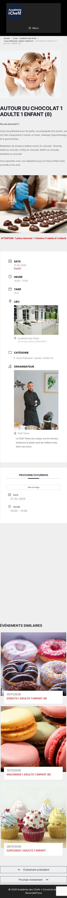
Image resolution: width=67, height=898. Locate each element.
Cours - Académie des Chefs (24, 38)
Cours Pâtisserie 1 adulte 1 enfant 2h (18, 41)
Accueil (7, 38)
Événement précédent (36, 869)
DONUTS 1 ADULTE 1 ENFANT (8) (27, 698)
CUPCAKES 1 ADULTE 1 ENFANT (26, 850)
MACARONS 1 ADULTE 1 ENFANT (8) (29, 774)
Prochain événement (31, 879)
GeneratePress (33, 892)
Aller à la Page (33, 487)
